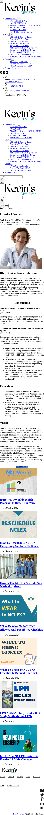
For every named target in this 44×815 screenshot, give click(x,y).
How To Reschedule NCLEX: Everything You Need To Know (19, 544)
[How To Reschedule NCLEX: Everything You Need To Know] (18, 538)
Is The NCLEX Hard (18, 135)
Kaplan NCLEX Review (19, 151)
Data (2, 786)
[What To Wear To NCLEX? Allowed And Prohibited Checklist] (18, 621)
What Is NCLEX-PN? (18, 127)
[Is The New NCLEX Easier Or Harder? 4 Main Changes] (18, 751)
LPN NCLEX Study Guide (20, 159)
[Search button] (2, 181)
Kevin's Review (18, 814)
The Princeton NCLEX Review (22, 157)
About (2, 777)
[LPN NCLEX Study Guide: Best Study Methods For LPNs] (18, 708)
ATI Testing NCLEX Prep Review (23, 153)
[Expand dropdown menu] (19, 125)
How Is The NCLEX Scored (21, 138)
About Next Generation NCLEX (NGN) (25, 131)
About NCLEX (11, 124)
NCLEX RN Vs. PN (18, 129)
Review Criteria (13, 786)
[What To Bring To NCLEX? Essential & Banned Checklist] (18, 664)
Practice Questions (12, 172)
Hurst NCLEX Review (19, 146)
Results (8, 164)
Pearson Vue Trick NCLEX (20, 168)
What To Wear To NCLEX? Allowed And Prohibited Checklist (21, 628)
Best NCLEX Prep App (19, 144)
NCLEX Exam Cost (18, 133)
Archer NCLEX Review (19, 148)
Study (7, 140)
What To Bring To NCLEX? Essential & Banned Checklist (18, 671)
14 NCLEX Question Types (21, 142)
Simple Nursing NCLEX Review (23, 155)
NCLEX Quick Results (19, 166)
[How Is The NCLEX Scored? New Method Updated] (18, 578)
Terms (28, 777)
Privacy (20, 777)
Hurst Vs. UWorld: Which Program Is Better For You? (17, 501)
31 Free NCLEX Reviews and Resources (26, 161)
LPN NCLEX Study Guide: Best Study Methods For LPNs (20, 714)
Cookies (36, 777)
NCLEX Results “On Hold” (21, 170)
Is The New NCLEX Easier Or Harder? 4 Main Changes (19, 758)
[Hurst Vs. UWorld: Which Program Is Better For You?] (18, 494)
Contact (11, 777)
